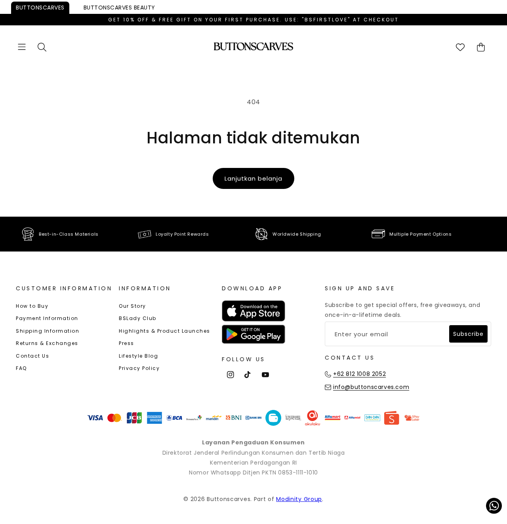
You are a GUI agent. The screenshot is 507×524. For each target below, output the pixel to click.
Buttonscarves (40, 7)
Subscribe (468, 334)
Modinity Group (299, 499)
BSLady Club (137, 318)
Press (126, 343)
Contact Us (32, 356)
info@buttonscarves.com (371, 387)
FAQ (21, 368)
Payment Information (47, 318)
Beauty (119, 7)
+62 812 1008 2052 (359, 374)
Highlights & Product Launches (164, 331)
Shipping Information (47, 331)
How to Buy (32, 306)
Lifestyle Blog (138, 356)
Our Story (132, 306)
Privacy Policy (139, 368)
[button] (22, 47)
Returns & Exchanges (47, 343)
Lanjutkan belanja (253, 178)
